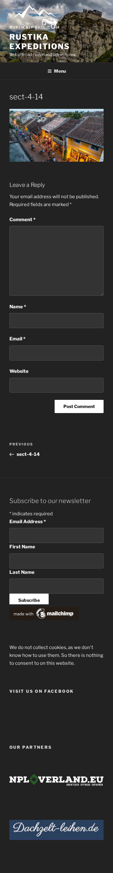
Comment (22, 219)
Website (19, 371)
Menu (60, 71)
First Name (22, 547)
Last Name (22, 572)
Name (17, 307)
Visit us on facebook (41, 691)
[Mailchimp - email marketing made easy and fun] (43, 618)
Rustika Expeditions (39, 41)
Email (17, 339)
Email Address (27, 521)
